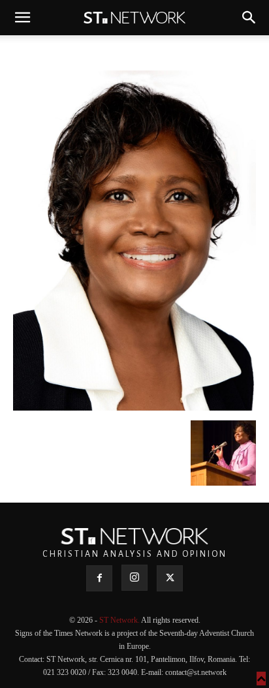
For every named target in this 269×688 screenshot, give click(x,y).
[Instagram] (134, 578)
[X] (170, 578)
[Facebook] (99, 578)
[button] (22, 17)
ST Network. (120, 620)
